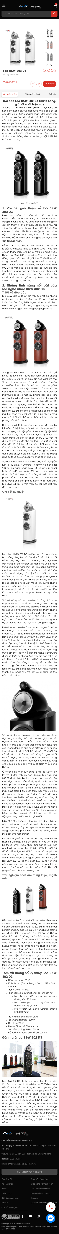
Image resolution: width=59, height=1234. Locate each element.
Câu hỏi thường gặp (10, 1207)
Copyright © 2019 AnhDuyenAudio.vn (16, 1223)
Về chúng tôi (7, 1184)
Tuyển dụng (6, 1193)
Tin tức (4, 1189)
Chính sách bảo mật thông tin (44, 1203)
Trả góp (36, 84)
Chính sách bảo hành (40, 1189)
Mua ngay (49, 84)
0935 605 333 (15, 1159)
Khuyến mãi (6, 1179)
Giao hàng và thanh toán (42, 1184)
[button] (52, 65)
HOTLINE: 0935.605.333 (29, 1172)
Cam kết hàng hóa (39, 1179)
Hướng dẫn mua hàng (40, 1193)
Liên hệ (5, 1203)
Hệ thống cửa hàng (10, 1198)
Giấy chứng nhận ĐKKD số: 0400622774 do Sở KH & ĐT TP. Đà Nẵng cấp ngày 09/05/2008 (29, 1228)
